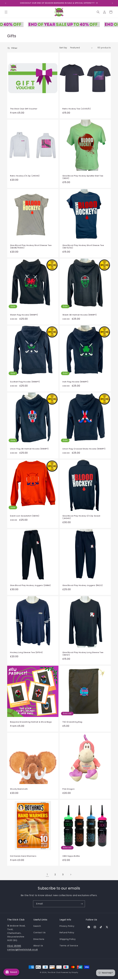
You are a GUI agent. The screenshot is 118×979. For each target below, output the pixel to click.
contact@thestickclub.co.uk (22, 949)
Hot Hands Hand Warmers (23, 856)
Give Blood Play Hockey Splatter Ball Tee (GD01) (82, 177)
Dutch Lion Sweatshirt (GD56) (24, 516)
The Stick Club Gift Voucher (23, 109)
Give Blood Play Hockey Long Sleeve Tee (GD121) (82, 653)
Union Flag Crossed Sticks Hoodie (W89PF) (83, 449)
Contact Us (39, 932)
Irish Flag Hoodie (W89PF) (75, 382)
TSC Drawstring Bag (72, 722)
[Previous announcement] (5, 3)
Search (37, 926)
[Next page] (70, 874)
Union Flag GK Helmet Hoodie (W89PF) (29, 449)
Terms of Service (69, 945)
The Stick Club (53, 972)
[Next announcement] (112, 3)
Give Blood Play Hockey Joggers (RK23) (82, 585)
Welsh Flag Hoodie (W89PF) (24, 315)
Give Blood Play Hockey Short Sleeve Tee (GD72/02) (83, 246)
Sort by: (63, 47)
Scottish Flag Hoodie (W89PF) (25, 382)
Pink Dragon (68, 789)
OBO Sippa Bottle (71, 856)
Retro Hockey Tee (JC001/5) (76, 109)
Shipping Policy (68, 939)
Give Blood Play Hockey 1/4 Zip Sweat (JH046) (81, 517)
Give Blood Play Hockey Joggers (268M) (30, 585)
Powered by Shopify (69, 972)
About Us (38, 945)
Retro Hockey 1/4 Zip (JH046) (25, 176)
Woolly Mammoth (19, 789)
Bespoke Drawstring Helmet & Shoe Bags (31, 722)
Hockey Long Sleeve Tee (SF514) (26, 652)
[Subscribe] (81, 903)
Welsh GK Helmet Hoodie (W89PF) (79, 315)
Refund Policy (67, 932)
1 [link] (47, 874)
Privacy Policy (67, 926)
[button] (6, 12)
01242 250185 (14, 945)
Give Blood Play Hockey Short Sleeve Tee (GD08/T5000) (31, 246)
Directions (38, 939)
